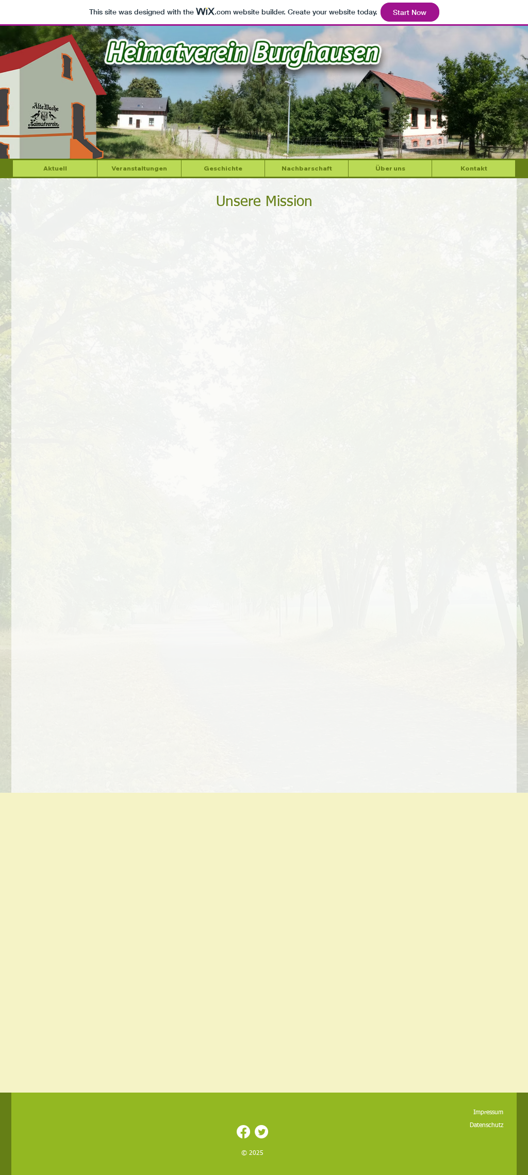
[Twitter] (261, 1131)
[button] (390, 168)
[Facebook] (243, 1131)
